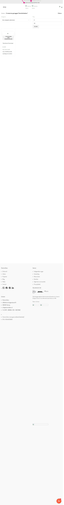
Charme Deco (5, 300)
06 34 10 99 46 (27, 0)
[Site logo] (28, 7)
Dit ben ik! (4, 271)
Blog (3, 279)
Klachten (36, 279)
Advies (4, 274)
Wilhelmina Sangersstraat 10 (9, 302)
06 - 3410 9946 (16, 310)
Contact (4, 284)
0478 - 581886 (7, 310)
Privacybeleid (37, 284)
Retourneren (37, 276)
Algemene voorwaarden (39, 281)
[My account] (56, 7)
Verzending (36, 274)
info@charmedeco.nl (36, 0)
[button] (8, 38)
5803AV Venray (6, 305)
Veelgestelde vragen (38, 271)
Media (3, 281)
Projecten (4, 276)
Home (3, 13)
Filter (35, 26)
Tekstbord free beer (7, 43)
